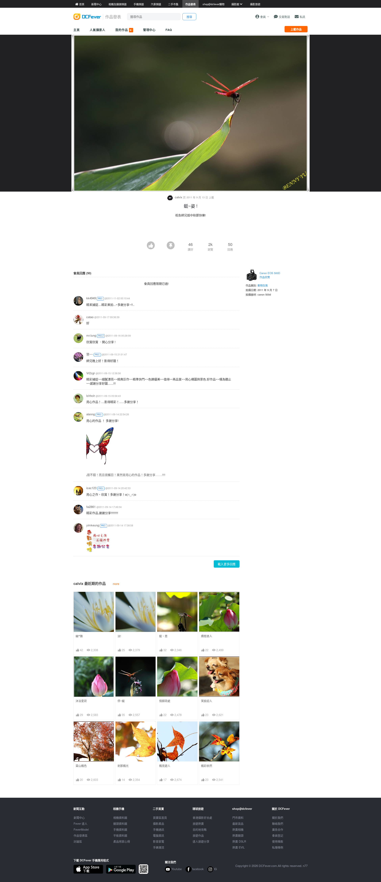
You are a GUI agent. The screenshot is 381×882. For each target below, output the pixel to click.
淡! (119, 636)
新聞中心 (79, 818)
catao (89, 317)
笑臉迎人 (206, 701)
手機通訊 (158, 829)
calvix (178, 197)
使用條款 (277, 841)
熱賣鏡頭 (237, 835)
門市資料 (237, 818)
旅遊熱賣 (198, 823)
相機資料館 (120, 818)
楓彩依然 (206, 766)
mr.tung (91, 335)
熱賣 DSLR (239, 841)
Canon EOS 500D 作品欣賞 (270, 275)
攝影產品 (158, 823)
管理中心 (149, 30)
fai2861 (91, 507)
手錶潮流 (158, 847)
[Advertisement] (190, 230)
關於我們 (277, 818)
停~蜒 (121, 701)
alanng (90, 414)
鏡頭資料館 (120, 823)
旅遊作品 (198, 835)
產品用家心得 (121, 841)
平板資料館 (120, 835)
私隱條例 (277, 847)
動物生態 (263, 285)
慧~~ (89, 354)
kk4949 (91, 298)
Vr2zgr (90, 373)
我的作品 (123, 30)
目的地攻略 (200, 829)
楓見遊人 (164, 766)
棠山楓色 (81, 766)
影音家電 (158, 841)
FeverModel (81, 829)
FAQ (168, 30)
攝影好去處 (202, 818)
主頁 (76, 30)
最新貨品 (237, 823)
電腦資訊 (158, 835)
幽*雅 (79, 636)
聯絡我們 (277, 823)
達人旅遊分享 (201, 841)
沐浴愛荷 (81, 701)
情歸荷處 (164, 701)
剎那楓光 (123, 766)
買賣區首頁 (160, 818)
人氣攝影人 (98, 30)
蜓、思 (163, 636)
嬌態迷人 (206, 636)
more (116, 584)
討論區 (78, 841)
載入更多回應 (227, 564)
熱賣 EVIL (238, 847)
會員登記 (277, 835)
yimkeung (92, 525)
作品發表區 (81, 835)
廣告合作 (277, 829)
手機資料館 (120, 829)
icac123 (91, 488)
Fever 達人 (80, 823)
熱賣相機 (237, 829)
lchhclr (90, 395)
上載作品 (296, 29)
